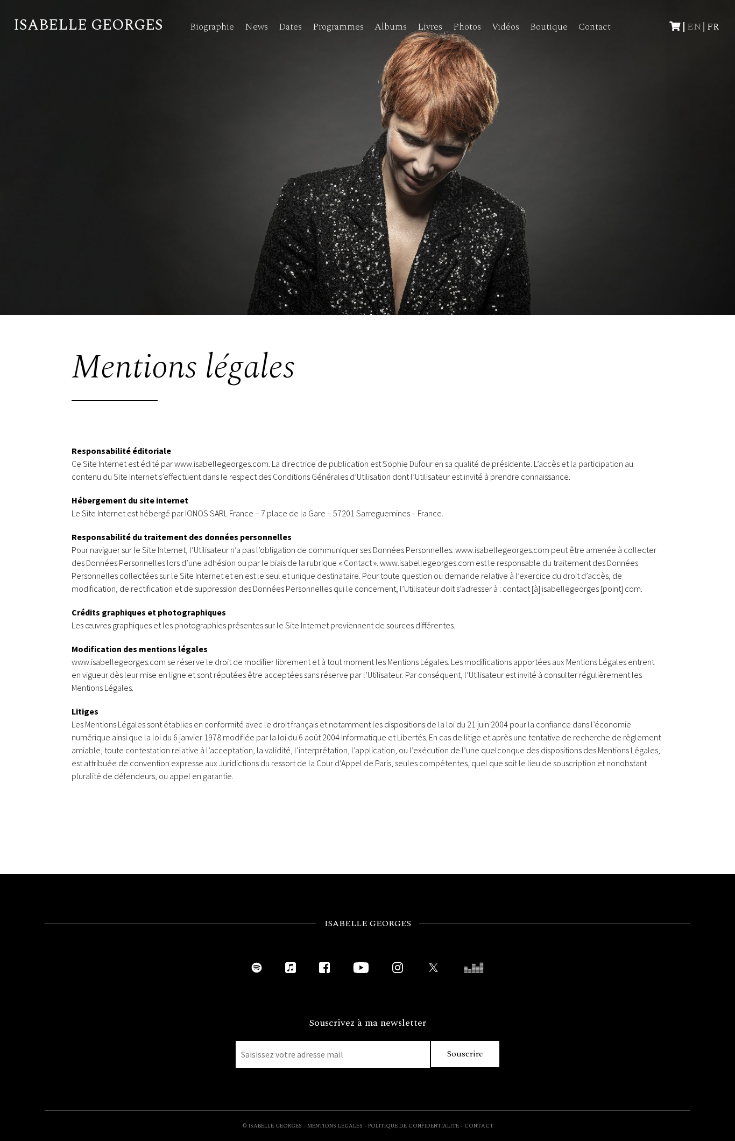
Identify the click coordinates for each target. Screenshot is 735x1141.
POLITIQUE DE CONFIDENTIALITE (413, 1126)
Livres (430, 26)
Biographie (212, 26)
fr (713, 26)
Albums (390, 26)
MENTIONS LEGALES (335, 1126)
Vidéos (505, 26)
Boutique (549, 26)
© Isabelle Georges (272, 1126)
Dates (290, 26)
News (256, 26)
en (694, 26)
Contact (594, 26)
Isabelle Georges (88, 25)
